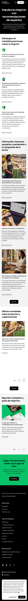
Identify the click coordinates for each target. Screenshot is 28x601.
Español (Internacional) (10, 572)
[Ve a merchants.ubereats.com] (5, 2)
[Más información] (4, 50)
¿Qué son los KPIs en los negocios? (13, 228)
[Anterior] (19, 380)
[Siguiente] (24, 380)
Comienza (20, 2)
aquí (19, 592)
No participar (12, 597)
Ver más (14, 302)
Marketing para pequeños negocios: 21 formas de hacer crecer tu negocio (13, 85)
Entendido (22, 597)
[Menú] (25, 2)
